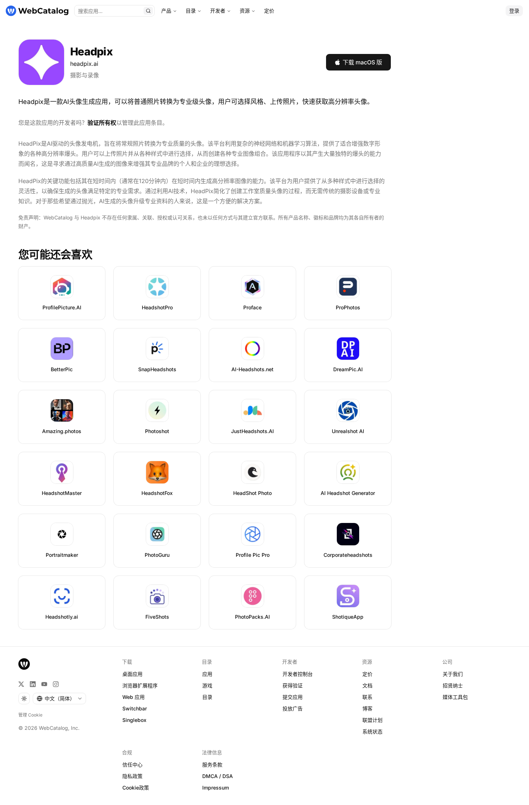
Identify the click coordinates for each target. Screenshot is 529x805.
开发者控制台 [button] (297, 674)
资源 (245, 11)
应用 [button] (207, 674)
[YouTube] (44, 684)
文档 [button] (367, 685)
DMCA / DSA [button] (217, 776)
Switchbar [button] (134, 708)
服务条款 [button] (212, 764)
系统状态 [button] (372, 731)
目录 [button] (207, 697)
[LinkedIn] (33, 684)
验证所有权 (101, 122)
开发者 (217, 11)
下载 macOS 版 (362, 62)
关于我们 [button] (453, 674)
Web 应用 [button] (133, 697)
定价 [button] (367, 674)
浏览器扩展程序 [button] (140, 685)
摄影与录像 (84, 75)
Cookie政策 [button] (135, 787)
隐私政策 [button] (132, 776)
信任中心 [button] (132, 764)
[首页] (37, 11)
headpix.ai (84, 63)
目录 (191, 11)
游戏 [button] (207, 685)
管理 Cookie (30, 715)
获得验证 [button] (292, 685)
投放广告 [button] (292, 708)
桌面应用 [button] (132, 674)
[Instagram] (56, 684)
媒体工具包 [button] (455, 697)
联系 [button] (367, 697)
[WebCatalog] (24, 664)
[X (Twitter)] (21, 684)
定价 (269, 11)
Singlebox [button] (134, 720)
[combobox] (59, 698)
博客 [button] (367, 708)
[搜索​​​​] (148, 10)
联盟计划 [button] (372, 720)
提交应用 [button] (292, 697)
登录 (514, 11)
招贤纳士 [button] (453, 685)
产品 (166, 11)
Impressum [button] (215, 787)
